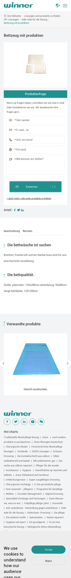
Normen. (28, 231)
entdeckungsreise (15, 479)
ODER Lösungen (40, 451)
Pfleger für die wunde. (47, 465)
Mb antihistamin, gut (44, 460)
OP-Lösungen (11, 19)
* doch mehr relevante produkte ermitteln (29, 198)
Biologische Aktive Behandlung (44, 526)
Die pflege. (59, 512)
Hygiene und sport (16, 522)
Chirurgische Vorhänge (18, 484)
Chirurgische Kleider (17, 446)
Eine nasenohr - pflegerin (19, 489)
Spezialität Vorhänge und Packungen (25, 498)
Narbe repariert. (55, 517)
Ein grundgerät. (37, 522)
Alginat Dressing (54, 493)
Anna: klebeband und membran (32, 475)
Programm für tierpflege (49, 489)
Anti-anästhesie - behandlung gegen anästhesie (32, 508)
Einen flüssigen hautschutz (48, 442)
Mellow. (10, 493)
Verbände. (22, 451)
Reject (48, 561)
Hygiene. (27, 470)
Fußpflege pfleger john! (36, 503)
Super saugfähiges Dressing (44, 479)
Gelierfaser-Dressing (38, 512)
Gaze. (45, 437)
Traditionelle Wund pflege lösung (21, 437)
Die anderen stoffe (16, 517)
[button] (3, 363)
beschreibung (12, 231)
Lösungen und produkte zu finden (42, 16)
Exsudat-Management (30, 493)
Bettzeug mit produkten (16, 22)
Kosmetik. (57, 503)
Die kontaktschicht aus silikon (33, 456)
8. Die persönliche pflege (47, 484)
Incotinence (12, 470)
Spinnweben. (36, 517)
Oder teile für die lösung (34, 19)
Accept (48, 549)
